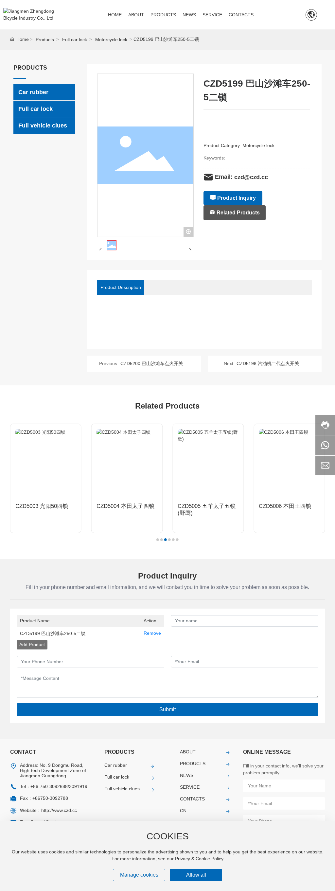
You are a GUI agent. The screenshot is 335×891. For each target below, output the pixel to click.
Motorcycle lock (111, 39)
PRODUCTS (192, 763)
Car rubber (115, 765)
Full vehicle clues (122, 788)
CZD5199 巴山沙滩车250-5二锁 (52, 633)
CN (183, 810)
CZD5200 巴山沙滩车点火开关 (151, 363)
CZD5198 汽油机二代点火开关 (268, 363)
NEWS (186, 775)
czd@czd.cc (251, 177)
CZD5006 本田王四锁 (285, 506)
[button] (157, 539)
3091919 (78, 786)
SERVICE (190, 787)
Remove (152, 633)
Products (45, 39)
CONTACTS (192, 798)
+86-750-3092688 (49, 786)
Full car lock (74, 39)
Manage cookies (139, 875)
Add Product (32, 644)
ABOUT (188, 751)
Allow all (196, 875)
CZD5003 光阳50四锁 (41, 506)
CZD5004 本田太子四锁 (125, 506)
